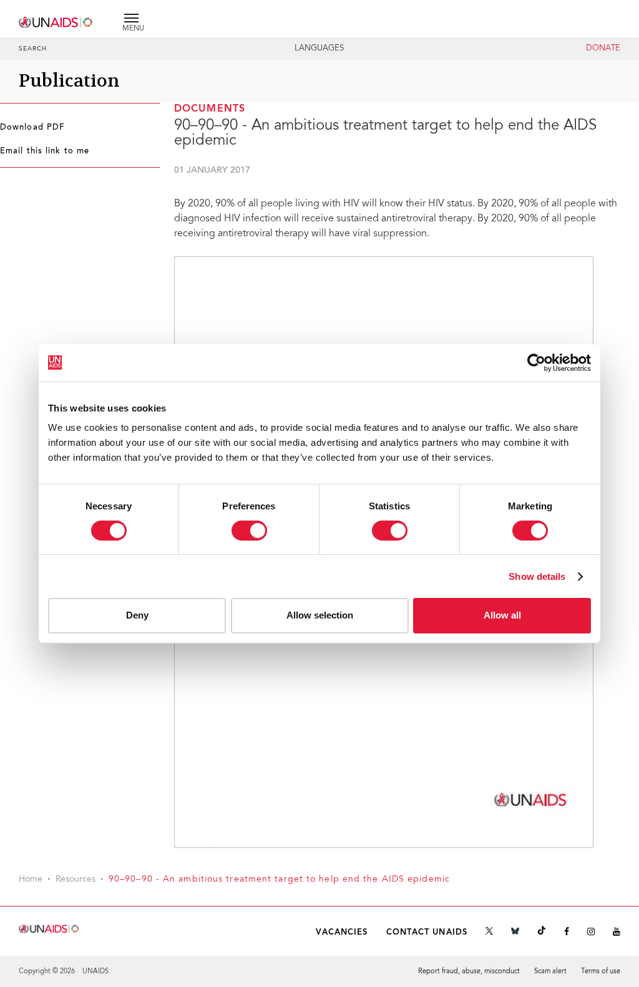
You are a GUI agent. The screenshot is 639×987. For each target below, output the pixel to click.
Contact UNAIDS (426, 932)
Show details (537, 576)
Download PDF (32, 128)
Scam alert (550, 971)
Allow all (502, 615)
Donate (603, 48)
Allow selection (319, 615)
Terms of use (600, 971)
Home (30, 879)
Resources (75, 879)
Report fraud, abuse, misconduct (469, 971)
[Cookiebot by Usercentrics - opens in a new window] (536, 362)
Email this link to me (44, 151)
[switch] (249, 531)
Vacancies (342, 932)
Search (33, 49)
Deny (137, 615)
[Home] (56, 20)
